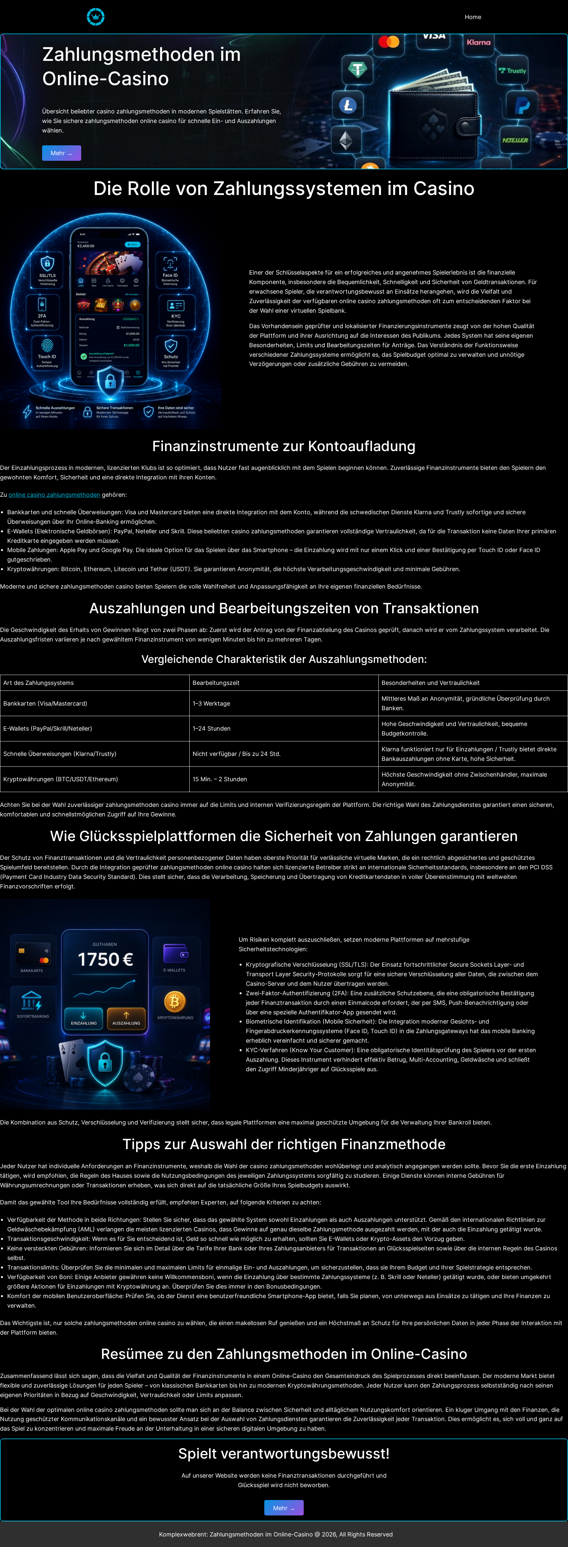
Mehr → (62, 153)
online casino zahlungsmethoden (54, 494)
